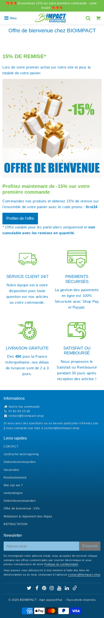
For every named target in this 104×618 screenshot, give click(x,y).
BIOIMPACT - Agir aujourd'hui (41, 600)
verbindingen (13, 493)
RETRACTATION (15, 524)
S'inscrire (90, 546)
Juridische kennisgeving (21, 454)
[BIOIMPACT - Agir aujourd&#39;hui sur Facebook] (37, 589)
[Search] (89, 18)
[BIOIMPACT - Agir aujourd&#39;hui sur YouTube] (59, 589)
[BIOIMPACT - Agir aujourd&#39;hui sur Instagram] (52, 589)
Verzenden (11, 470)
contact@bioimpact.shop (26, 416)
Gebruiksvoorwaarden (20, 462)
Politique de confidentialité (61, 564)
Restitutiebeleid (15, 477)
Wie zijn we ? (13, 485)
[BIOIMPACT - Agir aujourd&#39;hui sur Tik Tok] (74, 589)
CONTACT (11, 446)
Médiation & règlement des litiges (28, 516)
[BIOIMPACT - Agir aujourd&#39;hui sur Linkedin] (67, 589)
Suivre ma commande (24, 406)
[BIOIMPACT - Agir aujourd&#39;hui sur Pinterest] (44, 589)
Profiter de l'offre (20, 218)
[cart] (99, 18)
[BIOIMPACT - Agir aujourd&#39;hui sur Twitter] (30, 589)
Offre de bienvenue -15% (22, 508)
